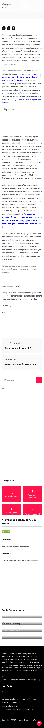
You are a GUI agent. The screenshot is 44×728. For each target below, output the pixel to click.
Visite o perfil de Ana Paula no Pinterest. (20, 560)
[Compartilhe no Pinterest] (13, 28)
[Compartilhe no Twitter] (8, 28)
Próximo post (11, 359)
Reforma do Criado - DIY (18, 347)
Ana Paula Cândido (15, 616)
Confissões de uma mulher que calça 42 (17, 710)
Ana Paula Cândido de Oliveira (15, 546)
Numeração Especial (10, 706)
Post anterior (16, 343)
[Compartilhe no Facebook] (4, 28)
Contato (5, 695)
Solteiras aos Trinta (9, 702)
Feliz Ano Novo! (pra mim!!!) (20, 364)
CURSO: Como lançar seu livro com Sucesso (19, 699)
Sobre (4, 692)
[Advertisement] (22, 453)
